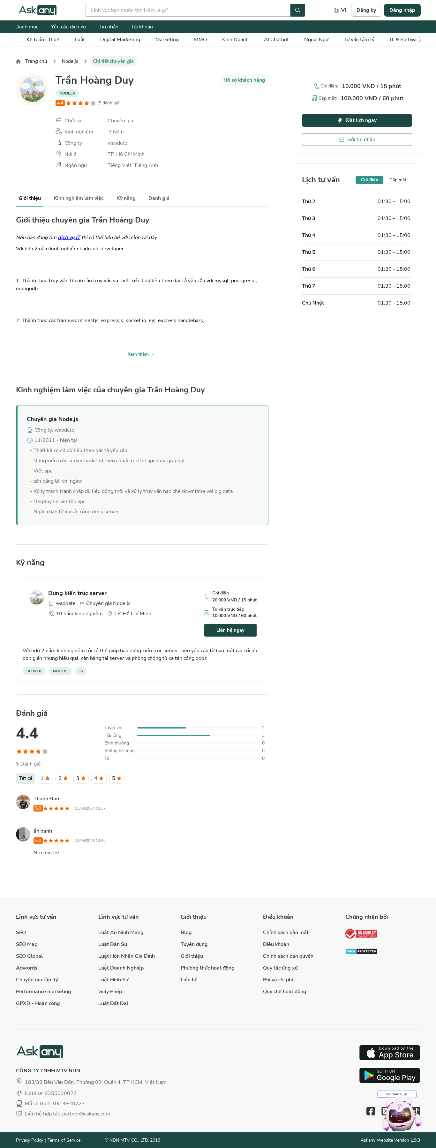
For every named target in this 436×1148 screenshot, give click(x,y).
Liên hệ (189, 979)
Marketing (167, 39)
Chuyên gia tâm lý (37, 979)
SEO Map (26, 944)
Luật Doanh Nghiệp (121, 967)
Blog (186, 932)
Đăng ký (366, 10)
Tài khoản (142, 26)
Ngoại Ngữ (316, 39)
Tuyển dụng (194, 944)
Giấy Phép (110, 991)
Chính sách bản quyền (288, 956)
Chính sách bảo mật (286, 932)
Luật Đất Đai (113, 1003)
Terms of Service (64, 1140)
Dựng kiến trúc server (77, 593)
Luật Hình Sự (113, 979)
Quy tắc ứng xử (280, 967)
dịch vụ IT (69, 237)
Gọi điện (369, 180)
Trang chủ (36, 61)
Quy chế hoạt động (284, 991)
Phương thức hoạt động (208, 967)
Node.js (70, 61)
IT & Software (405, 39)
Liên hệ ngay (230, 630)
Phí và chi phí (278, 979)
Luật (80, 39)
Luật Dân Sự (112, 944)
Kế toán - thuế (42, 39)
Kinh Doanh (235, 39)
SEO (21, 932)
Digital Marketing (120, 39)
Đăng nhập (402, 10)
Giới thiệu (192, 956)
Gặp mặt (397, 180)
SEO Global (29, 956)
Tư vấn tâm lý (359, 39)
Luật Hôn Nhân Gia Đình (126, 956)
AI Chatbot (276, 39)
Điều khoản (276, 944)
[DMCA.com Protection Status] (361, 952)
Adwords (26, 967)
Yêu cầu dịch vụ (68, 26)
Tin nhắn (108, 27)
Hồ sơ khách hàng (244, 80)
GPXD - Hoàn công (38, 1003)
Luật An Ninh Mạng (121, 932)
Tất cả (25, 778)
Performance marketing (43, 991)
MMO (200, 39)
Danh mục (26, 26)
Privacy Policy (29, 1140)
